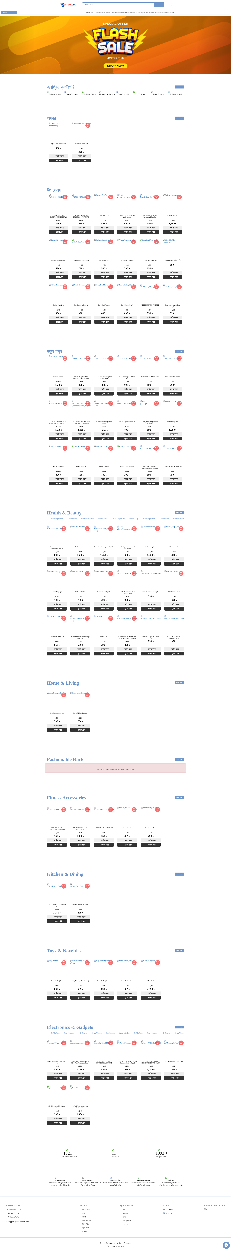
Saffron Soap (53, 519)
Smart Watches (54, 1033)
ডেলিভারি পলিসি (86, 1220)
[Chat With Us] (226, 1245)
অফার (124, 1217)
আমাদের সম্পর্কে (86, 1210)
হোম (124, 1210)
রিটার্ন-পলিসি (85, 1224)
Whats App (170, 1213)
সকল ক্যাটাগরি (127, 1220)
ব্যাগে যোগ (59, 160)
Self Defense (68, 1033)
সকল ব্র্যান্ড (125, 1224)
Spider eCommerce (117, 1246)
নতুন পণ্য (125, 1213)
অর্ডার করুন (59, 156)
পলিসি (83, 1213)
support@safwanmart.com (18, 1222)
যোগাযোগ (84, 1231)
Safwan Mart (111, 1243)
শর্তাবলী (84, 1217)
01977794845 (13, 1217)
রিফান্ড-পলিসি (85, 1228)
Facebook (169, 1210)
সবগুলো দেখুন (179, 87)
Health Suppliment (68, 519)
